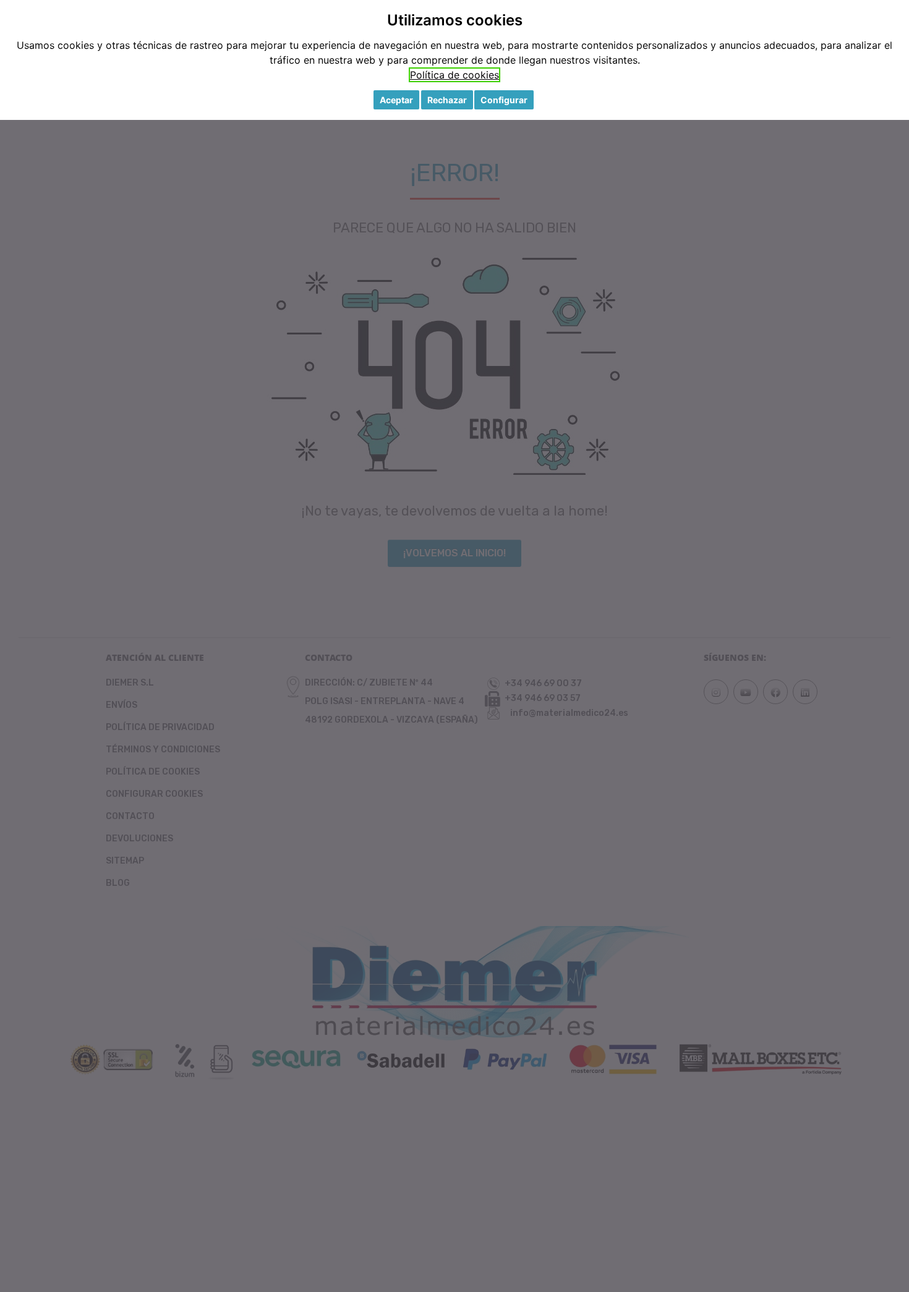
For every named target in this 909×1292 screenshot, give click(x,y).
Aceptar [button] (396, 100)
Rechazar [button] (447, 100)
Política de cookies (454, 75)
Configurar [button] (503, 100)
